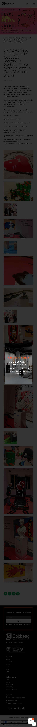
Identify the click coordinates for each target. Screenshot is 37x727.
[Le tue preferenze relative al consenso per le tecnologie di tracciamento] (34, 724)
